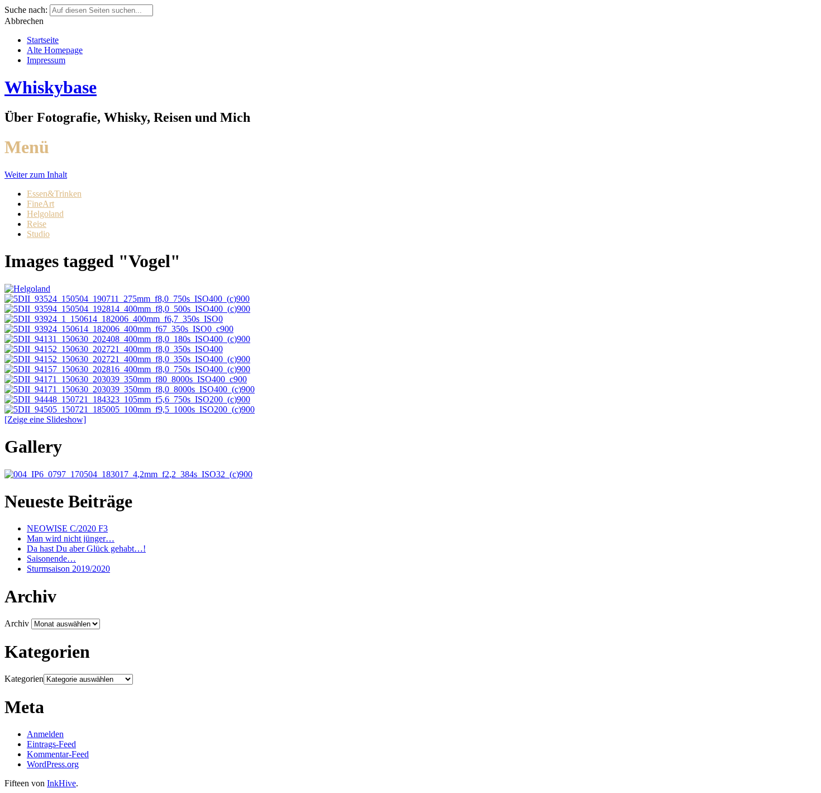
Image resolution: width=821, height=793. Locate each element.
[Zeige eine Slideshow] (45, 419)
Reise (36, 224)
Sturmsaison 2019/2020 (68, 568)
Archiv (16, 623)
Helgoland (45, 214)
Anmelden (45, 734)
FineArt (40, 203)
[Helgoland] (27, 288)
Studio (38, 234)
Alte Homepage (55, 50)
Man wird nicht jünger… (70, 538)
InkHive (61, 783)
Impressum (46, 60)
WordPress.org (53, 764)
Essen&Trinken (54, 193)
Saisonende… (51, 558)
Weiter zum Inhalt (35, 174)
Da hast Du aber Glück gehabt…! (86, 548)
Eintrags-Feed (51, 744)
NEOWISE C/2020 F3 (67, 528)
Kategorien (24, 678)
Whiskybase (50, 87)
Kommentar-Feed (58, 754)
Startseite (43, 40)
